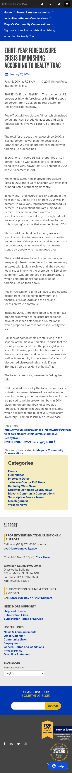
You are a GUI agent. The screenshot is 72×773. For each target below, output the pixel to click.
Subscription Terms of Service (23, 619)
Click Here (43, 557)
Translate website (14, 667)
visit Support (43, 598)
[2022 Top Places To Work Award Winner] (52, 731)
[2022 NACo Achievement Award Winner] (52, 753)
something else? (36, 694)
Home (8, 12)
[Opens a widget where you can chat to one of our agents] (58, 766)
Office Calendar (14, 636)
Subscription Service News (26, 497)
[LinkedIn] (11, 744)
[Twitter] (18, 744)
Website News (17, 505)
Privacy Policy (13, 651)
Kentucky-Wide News (22, 486)
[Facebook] (4, 744)
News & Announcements (33, 12)
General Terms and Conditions (24, 647)
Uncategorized (18, 501)
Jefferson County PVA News (27, 482)
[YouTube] (26, 744)
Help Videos (16, 475)
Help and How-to (15, 611)
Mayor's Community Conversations (27, 24)
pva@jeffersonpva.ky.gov (20, 548)
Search (53, 705)
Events (12, 471)
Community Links (15, 639)
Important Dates (19, 479)
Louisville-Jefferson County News (26, 18)
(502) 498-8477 (20, 598)
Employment (12, 643)
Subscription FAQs (16, 615)
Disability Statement (17, 654)
